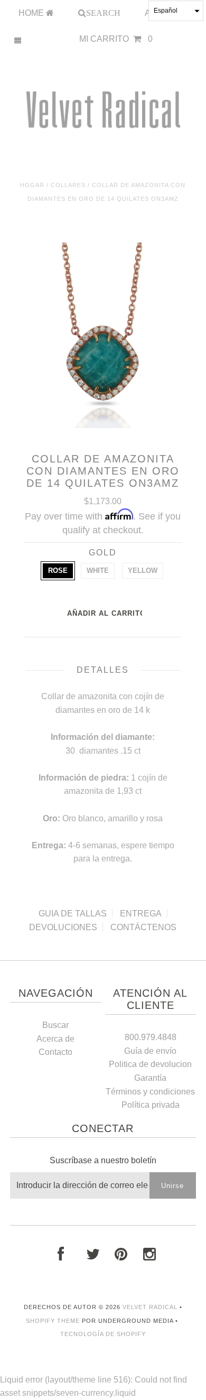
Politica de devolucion (150, 1064)
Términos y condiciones (150, 1091)
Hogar (32, 185)
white (98, 570)
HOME (32, 12)
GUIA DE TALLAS (73, 913)
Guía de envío (150, 1050)
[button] (175, 11)
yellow (142, 570)
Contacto (55, 1051)
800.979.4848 (150, 1037)
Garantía (150, 1077)
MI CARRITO (116, 38)
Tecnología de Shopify (103, 1334)
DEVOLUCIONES (63, 927)
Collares (68, 185)
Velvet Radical (150, 1307)
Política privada (150, 1104)
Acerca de (55, 1038)
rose (58, 570)
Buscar (55, 1025)
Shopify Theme (53, 1321)
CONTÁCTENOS (143, 927)
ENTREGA (141, 913)
